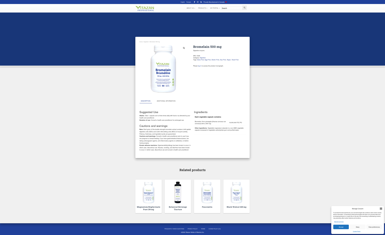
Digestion (146, 42)
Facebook (194, 2)
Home (141, 42)
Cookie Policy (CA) (215, 229)
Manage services (339, 221)
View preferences (374, 227)
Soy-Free (223, 60)
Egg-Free (208, 60)
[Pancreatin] (207, 192)
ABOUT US (190, 8)
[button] (381, 209)
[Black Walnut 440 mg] (236, 192)
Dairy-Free (200, 60)
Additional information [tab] (166, 101)
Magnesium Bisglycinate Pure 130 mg (148, 208)
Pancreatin (207, 207)
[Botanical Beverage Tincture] (178, 192)
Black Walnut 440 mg (236, 207)
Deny (357, 227)
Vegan (229, 60)
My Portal (214, 8)
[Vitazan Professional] (144, 8)
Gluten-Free (215, 60)
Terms (203, 229)
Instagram (197, 2)
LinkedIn (201, 2)
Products (202, 8)
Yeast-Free (235, 60)
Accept (341, 227)
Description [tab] (145, 101)
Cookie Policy (356, 231)
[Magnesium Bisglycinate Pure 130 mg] (148, 192)
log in (199, 66)
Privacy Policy (193, 229)
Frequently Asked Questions (174, 229)
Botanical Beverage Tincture (178, 208)
